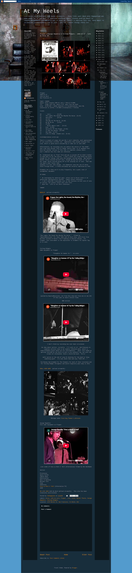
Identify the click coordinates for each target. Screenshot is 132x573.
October (102, 61)
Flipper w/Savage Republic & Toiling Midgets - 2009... (103, 95)
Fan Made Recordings (29, 130)
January (102, 113)
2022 (100, 36)
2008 (100, 116)
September (102, 64)
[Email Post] (67, 496)
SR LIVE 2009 (44, 491)
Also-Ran (28, 120)
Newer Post (45, 555)
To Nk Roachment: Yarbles (29, 112)
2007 (100, 118)
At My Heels (41, 11)
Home (66, 555)
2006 (100, 120)
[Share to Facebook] (76, 496)
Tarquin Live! (30, 151)
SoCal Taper (30, 145)
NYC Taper (29, 141)
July (101, 70)
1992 (100, 125)
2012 (100, 52)
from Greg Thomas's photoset (70, 418)
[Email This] (70, 496)
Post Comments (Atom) (57, 558)
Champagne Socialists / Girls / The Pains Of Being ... (103, 76)
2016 (100, 43)
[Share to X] (74, 496)
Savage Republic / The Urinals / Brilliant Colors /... (103, 86)
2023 (100, 33)
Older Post (87, 555)
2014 (100, 47)
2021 (100, 38)
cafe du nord (55, 498)
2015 (100, 45)
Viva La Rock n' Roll (47, 486)
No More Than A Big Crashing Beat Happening (31, 138)
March (101, 106)
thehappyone (30, 98)
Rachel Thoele (81, 498)
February (102, 109)
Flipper (63, 498)
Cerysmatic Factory (29, 122)
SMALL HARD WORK (45, 368)
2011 (100, 55)
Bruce (47, 498)
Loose (73, 498)
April (101, 104)
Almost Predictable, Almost (30, 116)
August (101, 67)
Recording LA (30, 143)
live (68, 498)
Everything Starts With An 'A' (31, 127)
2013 (100, 50)
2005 (100, 123)
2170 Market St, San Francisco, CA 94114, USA (63, 502)
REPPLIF (42, 192)
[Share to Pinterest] (77, 496)
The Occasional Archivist (31, 134)
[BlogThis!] (72, 496)
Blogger (74, 568)
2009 (100, 59)
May (100, 102)
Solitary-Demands (29, 148)
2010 (100, 57)
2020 (100, 40)
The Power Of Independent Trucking (30, 154)
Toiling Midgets (52, 500)
